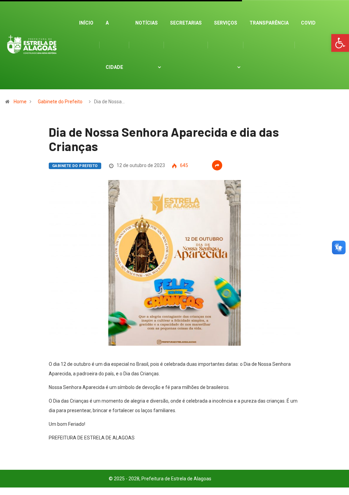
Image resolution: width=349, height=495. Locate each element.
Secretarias (186, 23)
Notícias (146, 23)
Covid (308, 23)
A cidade (114, 45)
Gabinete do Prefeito (60, 101)
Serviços (225, 23)
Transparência (269, 23)
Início (86, 23)
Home (20, 101)
